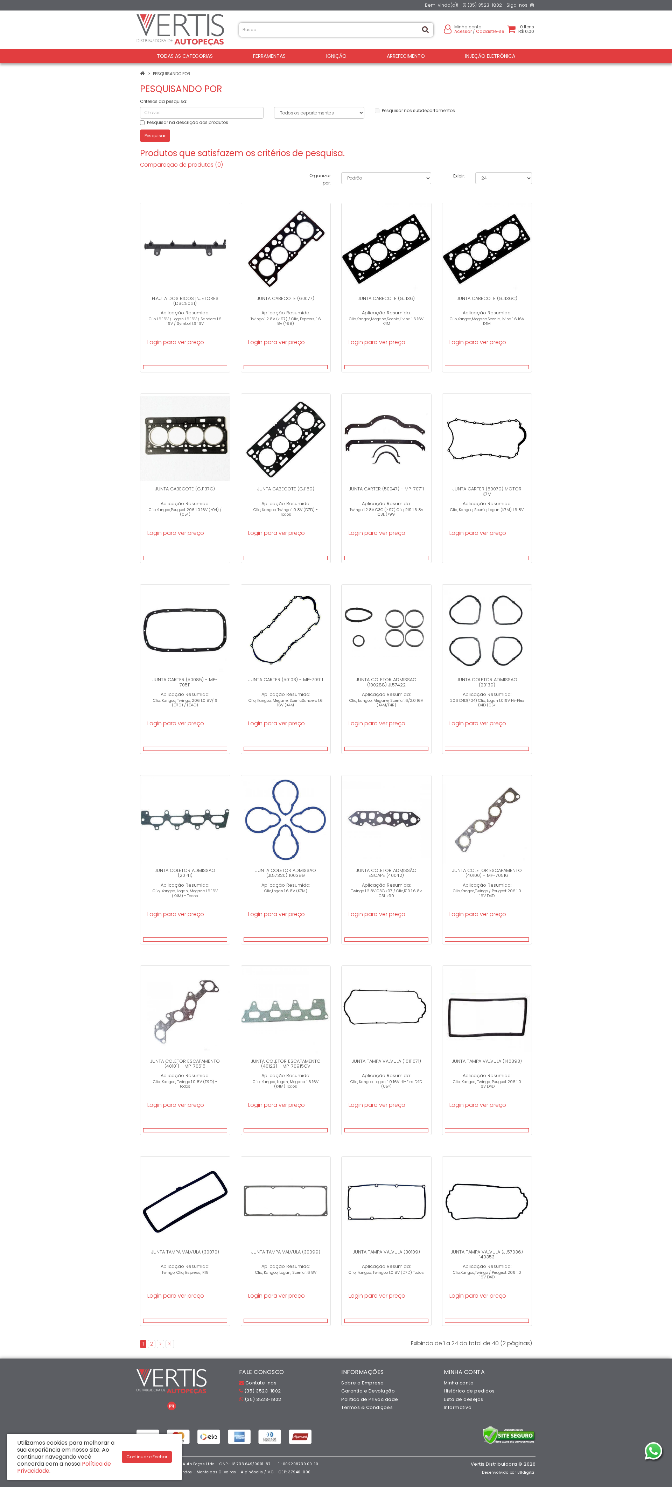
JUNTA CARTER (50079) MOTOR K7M (487, 491)
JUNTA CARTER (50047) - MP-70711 (386, 489)
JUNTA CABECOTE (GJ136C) (487, 298)
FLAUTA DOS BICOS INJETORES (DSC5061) (185, 301)
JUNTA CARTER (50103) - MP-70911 (285, 679)
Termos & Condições (367, 1407)
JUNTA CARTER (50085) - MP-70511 (185, 682)
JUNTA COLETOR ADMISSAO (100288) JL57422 (386, 682)
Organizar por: (320, 179)
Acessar (463, 31)
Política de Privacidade (369, 1399)
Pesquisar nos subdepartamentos (418, 110)
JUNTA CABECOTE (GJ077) (285, 298)
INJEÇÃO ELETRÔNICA (490, 56)
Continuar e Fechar (146, 1457)
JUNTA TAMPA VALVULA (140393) (487, 1061)
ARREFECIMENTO (406, 56)
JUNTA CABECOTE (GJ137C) (185, 489)
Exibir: (459, 176)
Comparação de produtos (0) (181, 165)
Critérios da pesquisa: (163, 101)
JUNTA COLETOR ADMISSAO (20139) (487, 682)
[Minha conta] (447, 29)
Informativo (458, 1407)
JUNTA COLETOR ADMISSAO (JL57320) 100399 (285, 873)
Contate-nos (260, 1383)
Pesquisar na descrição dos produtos (187, 122)
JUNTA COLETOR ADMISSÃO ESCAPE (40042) (386, 873)
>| (170, 1343)
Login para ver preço (175, 342)
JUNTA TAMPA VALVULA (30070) (185, 1252)
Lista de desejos (463, 1399)
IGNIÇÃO (336, 56)
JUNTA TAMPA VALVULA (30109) (386, 1252)
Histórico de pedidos (469, 1391)
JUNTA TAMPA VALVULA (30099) (285, 1252)
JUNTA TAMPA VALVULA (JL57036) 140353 (487, 1254)
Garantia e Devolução (368, 1391)
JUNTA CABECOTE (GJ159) (285, 489)
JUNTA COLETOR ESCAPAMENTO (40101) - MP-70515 (185, 1063)
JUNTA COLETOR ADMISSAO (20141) (185, 873)
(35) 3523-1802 (484, 5)
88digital (526, 1472)
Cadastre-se (490, 31)
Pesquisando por (171, 74)
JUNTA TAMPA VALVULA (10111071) (386, 1061)
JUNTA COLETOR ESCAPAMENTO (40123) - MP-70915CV (286, 1063)
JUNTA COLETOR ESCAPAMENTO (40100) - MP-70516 (487, 873)
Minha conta (459, 1383)
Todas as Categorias (185, 56)
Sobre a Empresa (362, 1383)
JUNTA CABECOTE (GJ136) (386, 298)
